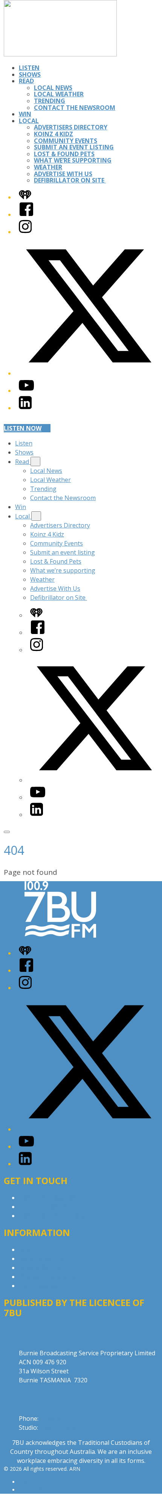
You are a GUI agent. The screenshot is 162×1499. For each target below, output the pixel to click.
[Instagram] (25, 232)
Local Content (38, 1286)
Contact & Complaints (49, 1197)
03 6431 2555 (58, 1418)
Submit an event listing (74, 147)
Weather (48, 167)
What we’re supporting (73, 160)
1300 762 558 (58, 1427)
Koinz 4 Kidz (53, 134)
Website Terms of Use (50, 1276)
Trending (49, 101)
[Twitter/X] (88, 373)
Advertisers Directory (70, 127)
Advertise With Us (63, 174)
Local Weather (59, 94)
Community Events (65, 141)
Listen (29, 68)
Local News (53, 88)
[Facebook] (26, 214)
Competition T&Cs (44, 1258)
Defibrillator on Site (70, 180)
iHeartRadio (33, 1489)
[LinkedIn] (25, 408)
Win (25, 114)
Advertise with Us (43, 1207)
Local (29, 121)
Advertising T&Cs (43, 1267)
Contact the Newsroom (74, 107)
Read (26, 81)
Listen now (22, 428)
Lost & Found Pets (64, 154)
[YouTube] (26, 390)
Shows (30, 74)
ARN (24, 1481)
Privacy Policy (38, 1249)
